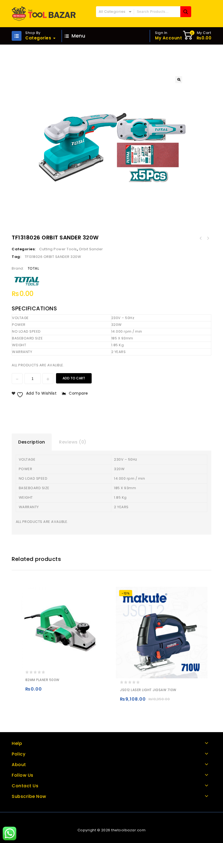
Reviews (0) (72, 442)
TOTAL (33, 268)
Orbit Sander (91, 249)
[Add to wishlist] (41, 691)
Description (31, 442)
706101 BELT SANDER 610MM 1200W (208, 238)
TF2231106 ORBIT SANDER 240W (201, 238)
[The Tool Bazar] (44, 13)
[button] (178, 79)
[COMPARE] (63, 691)
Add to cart (74, 378)
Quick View (52, 691)
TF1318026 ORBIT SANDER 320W (53, 256)
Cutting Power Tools (58, 249)
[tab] (32, 442)
